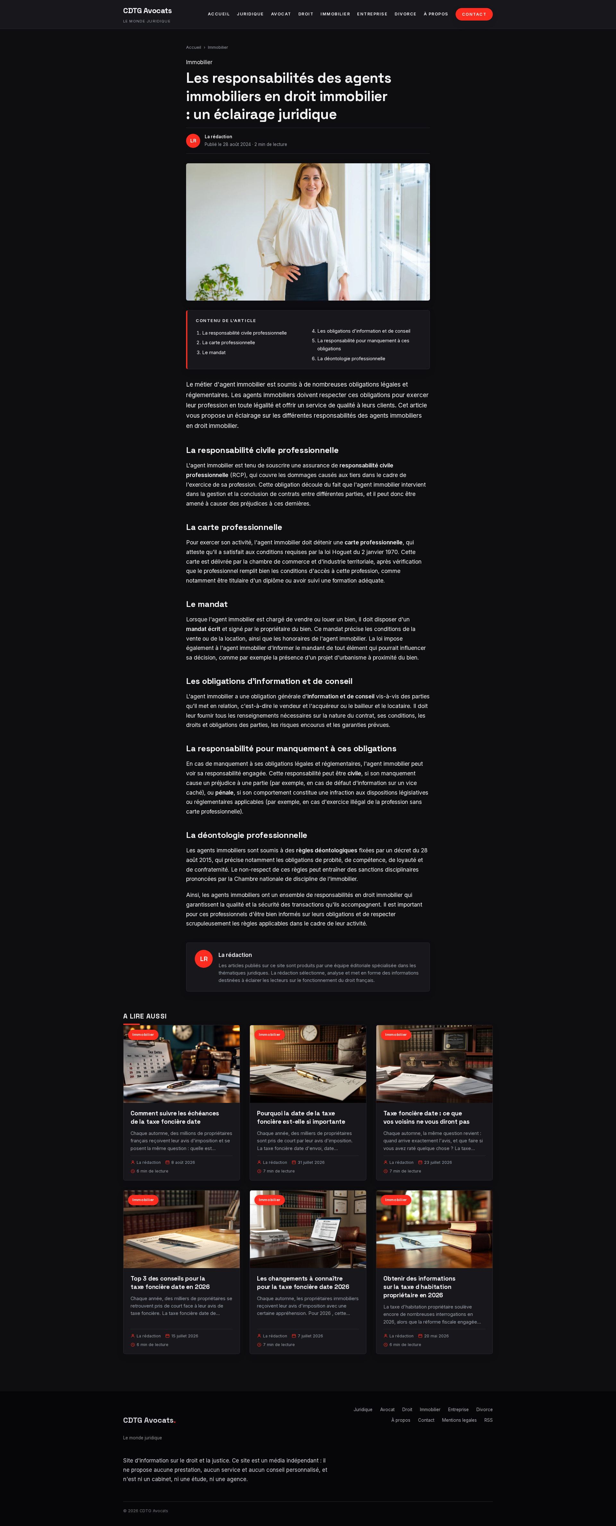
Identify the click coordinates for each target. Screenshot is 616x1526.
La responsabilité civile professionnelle (244, 333)
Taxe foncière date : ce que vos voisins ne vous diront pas (426, 1117)
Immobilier (335, 14)
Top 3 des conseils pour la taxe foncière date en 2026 (170, 1283)
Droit (306, 14)
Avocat (281, 14)
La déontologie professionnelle (351, 358)
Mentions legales (459, 1420)
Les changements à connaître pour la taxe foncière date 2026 (303, 1283)
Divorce (406, 14)
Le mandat (214, 352)
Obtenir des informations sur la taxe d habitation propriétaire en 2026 (419, 1287)
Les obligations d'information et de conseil (363, 331)
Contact (474, 14)
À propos (436, 14)
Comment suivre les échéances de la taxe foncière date (175, 1117)
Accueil (219, 14)
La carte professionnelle (228, 342)
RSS (488, 1420)
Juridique (250, 14)
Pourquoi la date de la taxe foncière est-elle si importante (301, 1117)
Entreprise (372, 14)
